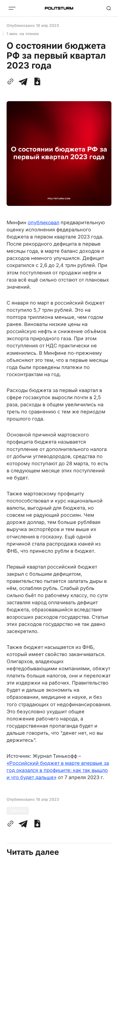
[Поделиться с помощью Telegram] (23, 81)
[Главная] (59, 8)
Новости (18, 810)
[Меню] (12, 8)
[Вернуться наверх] (107, 1030)
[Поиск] (108, 8)
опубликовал (43, 222)
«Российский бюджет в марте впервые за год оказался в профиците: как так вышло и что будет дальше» (58, 770)
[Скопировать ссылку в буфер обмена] (11, 81)
